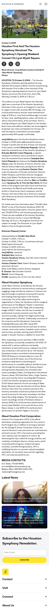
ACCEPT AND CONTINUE (24, 608)
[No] (47, 598)
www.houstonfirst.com (19, 455)
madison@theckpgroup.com (13, 472)
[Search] (40, 4)
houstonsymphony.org (33, 212)
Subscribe (24, 560)
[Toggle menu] (45, 4)
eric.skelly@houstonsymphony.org (16, 466)
